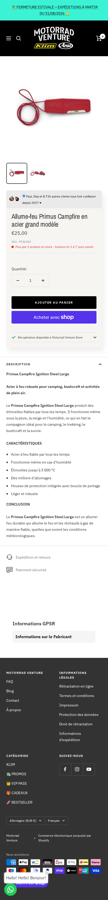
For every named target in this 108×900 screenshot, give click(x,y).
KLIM (10, 764)
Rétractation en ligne (76, 686)
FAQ (9, 681)
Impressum (68, 705)
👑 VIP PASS (16, 783)
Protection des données (79, 714)
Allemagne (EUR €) (23, 821)
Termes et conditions (76, 695)
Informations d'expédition (70, 736)
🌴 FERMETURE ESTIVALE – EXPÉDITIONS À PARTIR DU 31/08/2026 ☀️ (54, 10)
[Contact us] (10, 889)
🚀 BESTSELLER (19, 802)
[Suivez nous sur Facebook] (65, 769)
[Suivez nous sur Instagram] (77, 769)
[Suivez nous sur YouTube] (89, 769)
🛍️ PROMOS (16, 774)
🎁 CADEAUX (17, 792)
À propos (13, 709)
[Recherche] (18, 38)
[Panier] (99, 38)
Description (18, 364)
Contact (12, 700)
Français (54, 821)
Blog (10, 691)
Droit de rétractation (76, 724)
